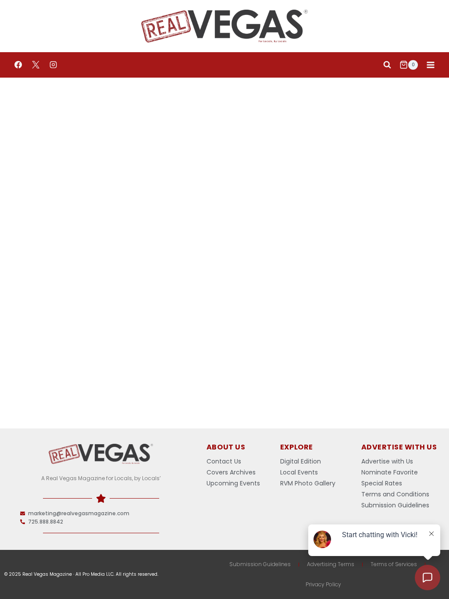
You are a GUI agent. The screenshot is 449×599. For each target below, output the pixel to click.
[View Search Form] (387, 65)
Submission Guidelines (260, 564)
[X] (35, 64)
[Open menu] (430, 64)
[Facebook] (18, 64)
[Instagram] (53, 64)
